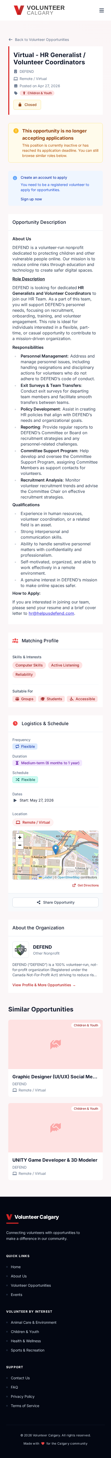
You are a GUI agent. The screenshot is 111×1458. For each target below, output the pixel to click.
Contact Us (20, 1378)
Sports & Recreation (27, 1350)
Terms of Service (25, 1405)
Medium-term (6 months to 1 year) (50, 763)
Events (16, 1294)
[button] (55, 849)
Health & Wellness (26, 1341)
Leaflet (47, 877)
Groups (27, 699)
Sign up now (31, 199)
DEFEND (27, 71)
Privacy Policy (23, 1396)
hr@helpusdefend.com (51, 613)
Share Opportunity (59, 902)
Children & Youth (40, 93)
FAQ (14, 1387)
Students (54, 699)
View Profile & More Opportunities (44, 985)
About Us (19, 1276)
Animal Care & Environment (34, 1322)
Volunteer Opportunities (31, 1285)
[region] (55, 855)
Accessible (85, 699)
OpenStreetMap (69, 877)
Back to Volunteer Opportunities (42, 39)
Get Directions (88, 885)
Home (16, 1267)
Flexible (28, 746)
